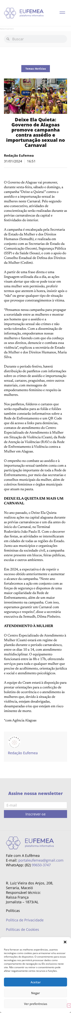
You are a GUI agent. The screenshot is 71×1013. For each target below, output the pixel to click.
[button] (65, 942)
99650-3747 (41, 865)
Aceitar (36, 982)
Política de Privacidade (25, 920)
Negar (35, 993)
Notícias (40, 68)
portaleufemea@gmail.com (41, 860)
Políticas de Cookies (22, 929)
